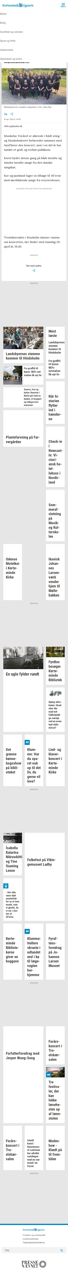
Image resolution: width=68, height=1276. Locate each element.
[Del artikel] (11, 113)
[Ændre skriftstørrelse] (5, 113)
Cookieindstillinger (30, 1239)
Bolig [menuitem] (3, 22)
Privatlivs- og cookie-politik (34, 1235)
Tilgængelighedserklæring (34, 1242)
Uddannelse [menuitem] (6, 49)
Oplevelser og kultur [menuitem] (11, 58)
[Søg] (61, 1250)
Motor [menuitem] (3, 13)
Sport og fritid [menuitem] (7, 40)
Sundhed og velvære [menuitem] (11, 31)
